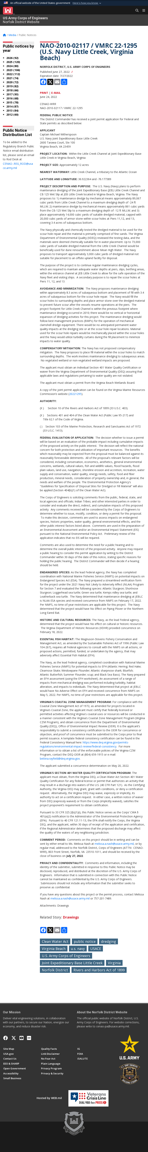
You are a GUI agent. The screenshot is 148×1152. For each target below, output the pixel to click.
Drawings (71, 917)
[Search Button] (136, 10)
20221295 (75, 394)
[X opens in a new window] (13, 1037)
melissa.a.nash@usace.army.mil (114, 844)
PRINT (44, 93)
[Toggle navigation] (142, 10)
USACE (95, 948)
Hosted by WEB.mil (49, 1098)
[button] (87, 3)
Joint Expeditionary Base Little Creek (72, 963)
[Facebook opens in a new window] (5, 1037)
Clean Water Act (55, 941)
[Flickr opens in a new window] (29, 1037)
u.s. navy (78, 948)
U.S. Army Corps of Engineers (66, 955)
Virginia (114, 963)
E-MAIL (56, 93)
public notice (85, 941)
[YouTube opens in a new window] (21, 1037)
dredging (108, 941)
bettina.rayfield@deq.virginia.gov (60, 758)
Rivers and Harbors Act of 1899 (99, 970)
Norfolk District (55, 970)
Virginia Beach (54, 948)
